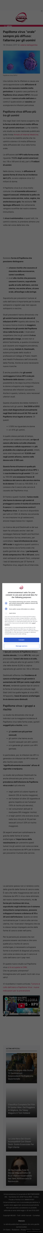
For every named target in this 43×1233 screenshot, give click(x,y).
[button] (21, 613)
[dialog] (21, 616)
